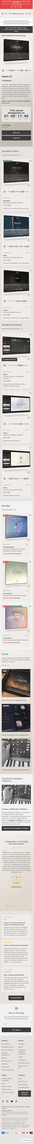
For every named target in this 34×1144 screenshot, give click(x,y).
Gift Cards (5, 1067)
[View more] (16, 794)
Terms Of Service (8, 1092)
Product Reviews (8, 1070)
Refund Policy (7, 1086)
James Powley (6, 198)
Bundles (4, 1064)
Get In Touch (22, 1081)
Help (19, 1078)
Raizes (20, 820)
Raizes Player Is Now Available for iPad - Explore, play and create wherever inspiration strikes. (16, 29)
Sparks (4, 1058)
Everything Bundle (8, 547)
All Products (6, 1044)
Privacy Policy (7, 1089)
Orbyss (5, 310)
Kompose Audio (7, 252)
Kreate (20, 1057)
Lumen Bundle (7, 638)
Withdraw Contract (24, 1093)
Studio (20, 1047)
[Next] (30, 29)
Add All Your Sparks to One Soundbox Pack (15, 735)
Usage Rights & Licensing (7, 1079)
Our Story (21, 1044)
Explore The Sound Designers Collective (16, 828)
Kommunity (22, 1060)
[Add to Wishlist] (30, 161)
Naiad (5, 255)
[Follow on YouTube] (12, 1101)
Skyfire (5, 374)
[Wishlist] (27, 14)
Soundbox (12, 820)
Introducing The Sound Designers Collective (15, 770)
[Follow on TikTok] (16, 1101)
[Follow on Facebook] (3, 1101)
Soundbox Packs (8, 1047)
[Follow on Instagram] (7, 1101)
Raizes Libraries (7, 1050)
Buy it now (16, 138)
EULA (4, 1083)
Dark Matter (6, 200)
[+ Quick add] (28, 185)
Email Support (23, 1084)
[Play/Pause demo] (3, 70)
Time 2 (5, 433)
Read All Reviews (16, 998)
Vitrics (5, 487)
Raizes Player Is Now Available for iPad (14, 700)
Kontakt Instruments (6, 1054)
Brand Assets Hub (23, 1067)
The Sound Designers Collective (22, 1052)
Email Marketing (23, 1087)
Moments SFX (7, 1061)
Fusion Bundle (7, 593)
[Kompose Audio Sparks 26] (16, 52)
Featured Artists (24, 1063)
